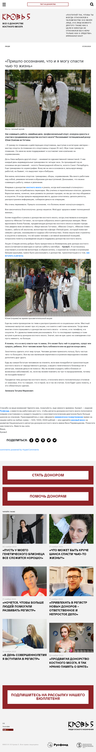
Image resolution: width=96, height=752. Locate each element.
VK (3, 723)
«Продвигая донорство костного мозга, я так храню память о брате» (69, 663)
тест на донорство (48, 4)
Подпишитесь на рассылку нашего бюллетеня (48, 697)
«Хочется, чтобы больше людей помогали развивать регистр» (23, 606)
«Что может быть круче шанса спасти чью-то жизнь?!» (68, 554)
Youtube (6, 726)
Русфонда (4, 410)
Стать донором (48, 475)
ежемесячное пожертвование (69, 416)
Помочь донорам (48, 496)
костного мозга (33, 187)
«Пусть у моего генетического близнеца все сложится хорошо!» (23, 554)
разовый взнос (78, 419)
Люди (7, 46)
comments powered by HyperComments (19, 449)
